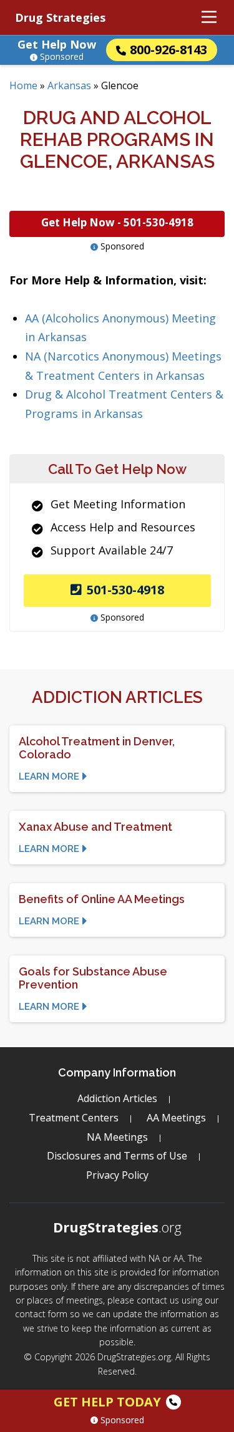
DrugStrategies (117, 1226)
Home (23, 85)
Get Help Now (56, 44)
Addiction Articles (117, 1098)
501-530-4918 (125, 589)
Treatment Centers (74, 1118)
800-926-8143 (168, 49)
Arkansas (69, 85)
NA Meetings (117, 1137)
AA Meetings (176, 1118)
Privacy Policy (117, 1175)
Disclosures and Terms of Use (117, 1156)
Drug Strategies (60, 17)
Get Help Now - (117, 222)
